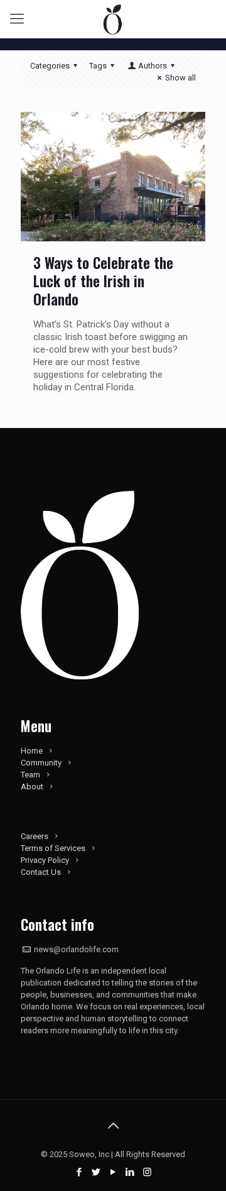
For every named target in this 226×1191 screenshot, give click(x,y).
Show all (180, 77)
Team (30, 774)
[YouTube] (113, 1172)
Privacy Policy (45, 860)
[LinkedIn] (130, 1172)
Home (32, 750)
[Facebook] (79, 1172)
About (32, 786)
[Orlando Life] (113, 19)
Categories (50, 65)
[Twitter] (96, 1172)
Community (41, 762)
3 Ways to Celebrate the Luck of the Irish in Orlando (103, 281)
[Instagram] (147, 1172)
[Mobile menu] (17, 19)
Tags (98, 65)
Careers (34, 836)
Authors (152, 65)
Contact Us (41, 872)
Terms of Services (53, 848)
